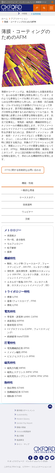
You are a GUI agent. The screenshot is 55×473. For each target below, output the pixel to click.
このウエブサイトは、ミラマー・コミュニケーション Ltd (27, 467)
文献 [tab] (27, 218)
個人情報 (20, 436)
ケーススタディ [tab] (27, 197)
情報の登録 (21, 427)
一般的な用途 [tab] (27, 190)
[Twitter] (41, 458)
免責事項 (20, 440)
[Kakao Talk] (52, 458)
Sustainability (22, 415)
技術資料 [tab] (27, 204)
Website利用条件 (23, 431)
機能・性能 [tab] (27, 183)
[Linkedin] (36, 458)
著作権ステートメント (25, 410)
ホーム (4, 18)
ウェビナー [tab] (27, 211)
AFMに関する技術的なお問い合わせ (23, 170)
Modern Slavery (23, 419)
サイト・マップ (22, 444)
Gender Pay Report (24, 423)
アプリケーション (19, 18)
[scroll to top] (50, 406)
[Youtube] (47, 458)
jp (37, 7)
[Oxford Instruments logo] (11, 7)
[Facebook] (30, 458)
